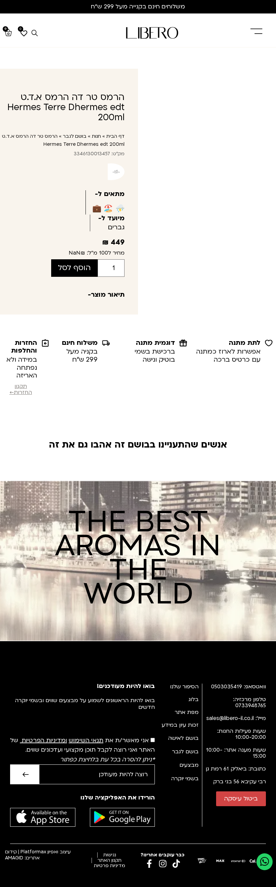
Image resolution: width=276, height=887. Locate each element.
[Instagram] (163, 863)
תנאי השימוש (86, 740)
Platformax (33, 852)
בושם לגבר (75, 136)
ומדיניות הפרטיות (44, 740)
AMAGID (14, 858)
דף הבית (115, 136)
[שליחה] (24, 774)
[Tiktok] (176, 863)
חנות (96, 136)
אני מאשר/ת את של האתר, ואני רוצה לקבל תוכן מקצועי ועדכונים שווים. (82, 749)
